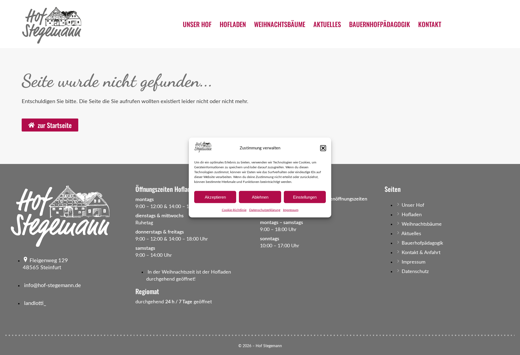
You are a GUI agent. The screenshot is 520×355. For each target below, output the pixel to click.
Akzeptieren (215, 197)
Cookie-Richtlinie (234, 210)
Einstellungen (305, 197)
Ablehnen (260, 197)
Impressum (290, 210)
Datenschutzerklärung (264, 210)
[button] (323, 148)
